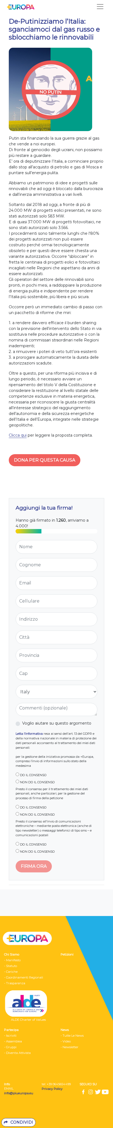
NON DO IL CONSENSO (37, 782)
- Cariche (11, 972)
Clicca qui (18, 435)
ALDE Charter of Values (28, 1020)
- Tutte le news (72, 1035)
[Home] (19, 6)
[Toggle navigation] (100, 6)
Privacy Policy (52, 1089)
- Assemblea (13, 1041)
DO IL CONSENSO (33, 775)
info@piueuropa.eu (18, 1093)
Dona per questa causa (44, 460)
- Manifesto (12, 960)
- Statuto (10, 966)
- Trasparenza (14, 983)
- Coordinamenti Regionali (23, 977)
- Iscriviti (10, 1035)
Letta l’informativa (29, 734)
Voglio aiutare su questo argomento (56, 723)
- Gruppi (10, 1047)
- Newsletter (69, 1047)
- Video (66, 1041)
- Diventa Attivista (17, 1053)
